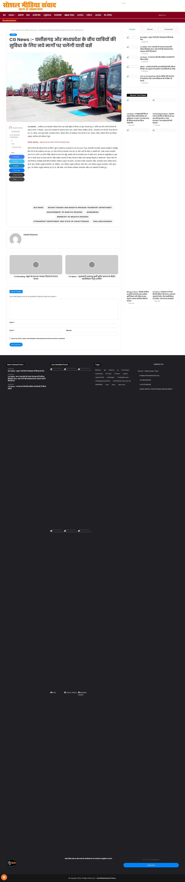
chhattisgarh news (122, 377)
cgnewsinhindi (99, 377)
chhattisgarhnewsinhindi (102, 381)
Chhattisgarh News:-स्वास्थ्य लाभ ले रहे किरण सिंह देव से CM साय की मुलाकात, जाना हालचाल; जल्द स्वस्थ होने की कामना (163, 118)
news (107, 384)
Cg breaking (99, 373)
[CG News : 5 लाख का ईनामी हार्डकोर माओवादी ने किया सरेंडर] (133, 60)
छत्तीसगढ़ (27, 30)
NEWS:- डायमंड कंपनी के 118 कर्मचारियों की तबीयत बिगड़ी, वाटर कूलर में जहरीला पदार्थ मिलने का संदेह (157, 68)
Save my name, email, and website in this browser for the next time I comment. (38, 338)
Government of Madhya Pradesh (65, 212)
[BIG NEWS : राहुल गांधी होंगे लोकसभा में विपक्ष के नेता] (133, 40)
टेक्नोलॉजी (58, 15)
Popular (132, 29)
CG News (39, 207)
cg (118, 370)
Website (69, 330)
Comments (169, 29)
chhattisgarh (110, 377)
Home (13, 30)
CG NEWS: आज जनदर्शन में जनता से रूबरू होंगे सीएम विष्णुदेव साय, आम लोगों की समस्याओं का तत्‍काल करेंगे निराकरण (156, 49)
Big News (98, 370)
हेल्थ (28, 15)
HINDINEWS (93, 212)
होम (4, 15)
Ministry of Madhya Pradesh (73, 217)
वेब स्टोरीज (108, 15)
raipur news (121, 384)
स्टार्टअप (80, 15)
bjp (105, 370)
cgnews (125, 373)
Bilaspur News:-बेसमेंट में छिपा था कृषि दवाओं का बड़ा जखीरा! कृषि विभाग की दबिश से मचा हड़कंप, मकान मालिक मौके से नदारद (138, 296)
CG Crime (108, 373)
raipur (113, 384)
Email (12, 330)
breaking (111, 370)
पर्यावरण (89, 15)
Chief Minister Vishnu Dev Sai (122, 381)
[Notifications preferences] (4, 877)
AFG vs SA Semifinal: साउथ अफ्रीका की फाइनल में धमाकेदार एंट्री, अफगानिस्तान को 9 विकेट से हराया (157, 78)
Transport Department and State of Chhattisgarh (62, 221)
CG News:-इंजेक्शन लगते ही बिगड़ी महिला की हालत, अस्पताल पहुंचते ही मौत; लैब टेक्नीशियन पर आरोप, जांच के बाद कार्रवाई (164, 295)
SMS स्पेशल (69, 15)
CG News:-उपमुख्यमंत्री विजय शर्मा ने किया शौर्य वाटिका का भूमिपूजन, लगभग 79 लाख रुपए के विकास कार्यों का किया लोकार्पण (138, 118)
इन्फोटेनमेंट (37, 15)
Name (12, 322)
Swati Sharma (18, 128)
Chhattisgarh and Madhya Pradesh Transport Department (80, 207)
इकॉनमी (20, 15)
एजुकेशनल (47, 15)
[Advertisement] (73, 187)
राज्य (22, 30)
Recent (150, 29)
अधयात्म (98, 15)
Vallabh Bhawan (103, 221)
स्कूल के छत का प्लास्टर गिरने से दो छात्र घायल (54, 142)
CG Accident (125, 370)
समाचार (11, 15)
